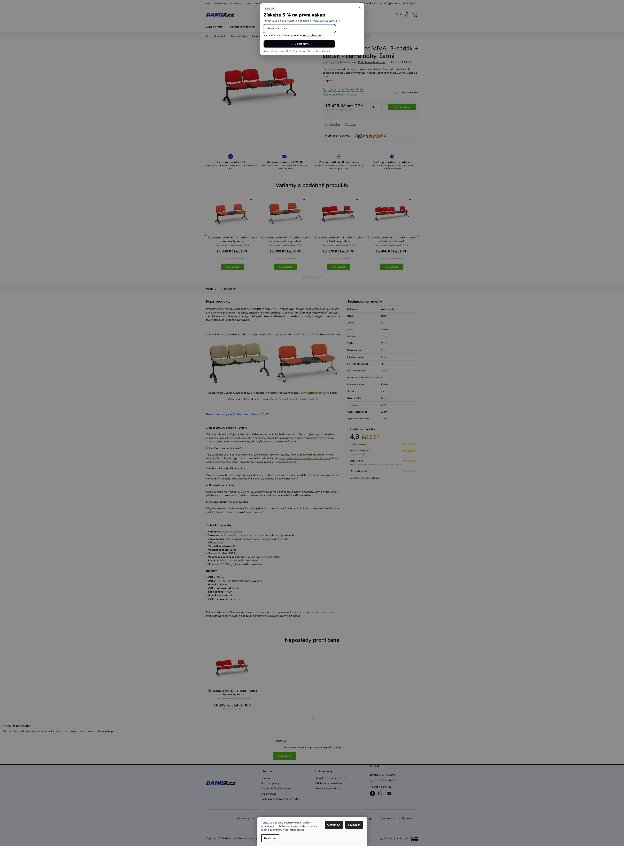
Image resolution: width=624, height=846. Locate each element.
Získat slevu (302, 44)
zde (302, 830)
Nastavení (270, 838)
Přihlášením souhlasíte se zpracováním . (292, 35)
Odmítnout (333, 825)
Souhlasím (354, 825)
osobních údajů (312, 35)
